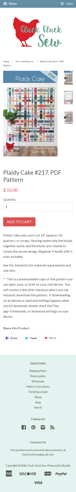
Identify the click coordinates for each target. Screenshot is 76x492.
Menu (12, 3)
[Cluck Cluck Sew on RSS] (52, 428)
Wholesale (38, 381)
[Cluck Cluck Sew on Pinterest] (33, 428)
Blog (38, 402)
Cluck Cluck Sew (36, 465)
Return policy (38, 376)
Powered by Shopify (59, 465)
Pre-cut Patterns (25, 61)
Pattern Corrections (38, 386)
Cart (69, 3)
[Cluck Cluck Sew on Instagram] (43, 428)
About (38, 397)
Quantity (9, 199)
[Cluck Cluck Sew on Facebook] (23, 428)
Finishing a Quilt (38, 392)
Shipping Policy (38, 371)
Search (38, 407)
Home (6, 61)
